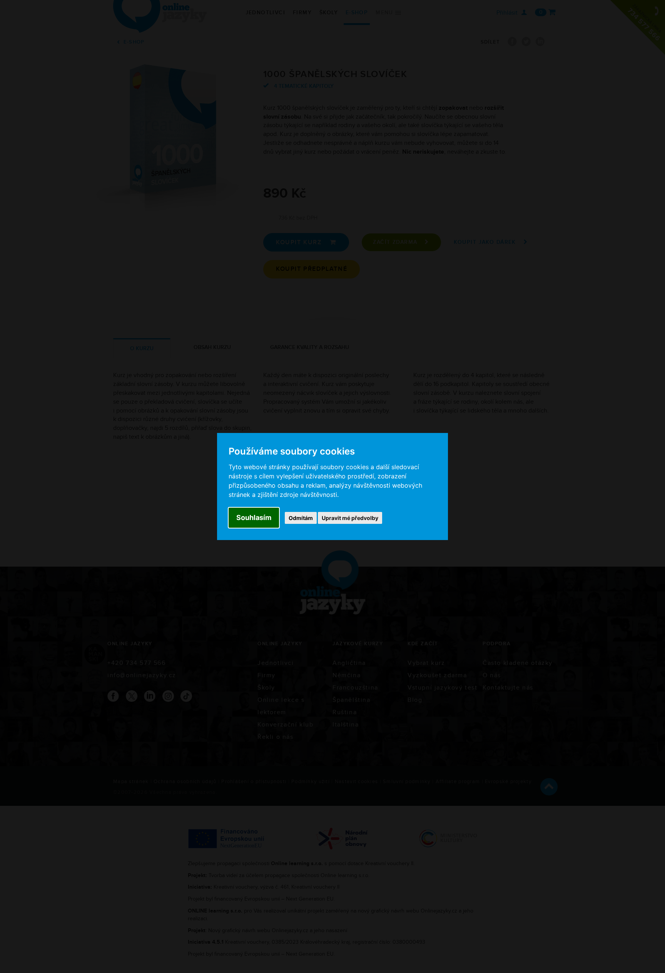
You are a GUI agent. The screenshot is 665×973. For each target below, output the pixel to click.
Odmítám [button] (301, 518)
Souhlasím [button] (253, 517)
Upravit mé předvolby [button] (350, 518)
